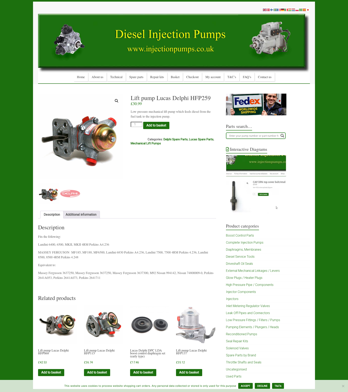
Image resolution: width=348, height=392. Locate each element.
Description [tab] (52, 214)
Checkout (192, 77)
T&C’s (231, 77)
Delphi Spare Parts (176, 139)
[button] (116, 100)
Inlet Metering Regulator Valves (248, 306)
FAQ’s (247, 77)
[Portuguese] (301, 9)
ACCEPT (245, 385)
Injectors (232, 299)
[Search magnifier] (282, 136)
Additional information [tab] (81, 214)
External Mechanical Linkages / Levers (253, 271)
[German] (283, 9)
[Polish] (297, 9)
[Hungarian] (290, 9)
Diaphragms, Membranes (243, 249)
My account (213, 77)
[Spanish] (304, 9)
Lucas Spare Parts (201, 139)
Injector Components (241, 292)
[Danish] (268, 9)
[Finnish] (272, 9)
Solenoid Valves (237, 348)
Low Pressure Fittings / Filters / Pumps (253, 320)
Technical (116, 77)
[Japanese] (308, 9)
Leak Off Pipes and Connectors (248, 313)
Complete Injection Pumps (244, 242)
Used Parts (233, 376)
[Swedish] (275, 9)
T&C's (278, 385)
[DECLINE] (343, 386)
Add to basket (156, 125)
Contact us (264, 77)
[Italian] (286, 9)
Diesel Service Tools (240, 257)
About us (97, 77)
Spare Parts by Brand (241, 355)
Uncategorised (236, 369)
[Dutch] (293, 9)
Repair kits (157, 77)
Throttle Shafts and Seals (243, 362)
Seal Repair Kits (237, 341)
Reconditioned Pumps (241, 334)
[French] (279, 9)
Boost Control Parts (240, 235)
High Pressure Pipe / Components (249, 285)
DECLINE (262, 385)
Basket (175, 77)
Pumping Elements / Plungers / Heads (252, 327)
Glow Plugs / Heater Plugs (244, 278)
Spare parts (136, 77)
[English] (264, 9)
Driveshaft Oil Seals (239, 264)
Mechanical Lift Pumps (146, 143)
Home (81, 77)
